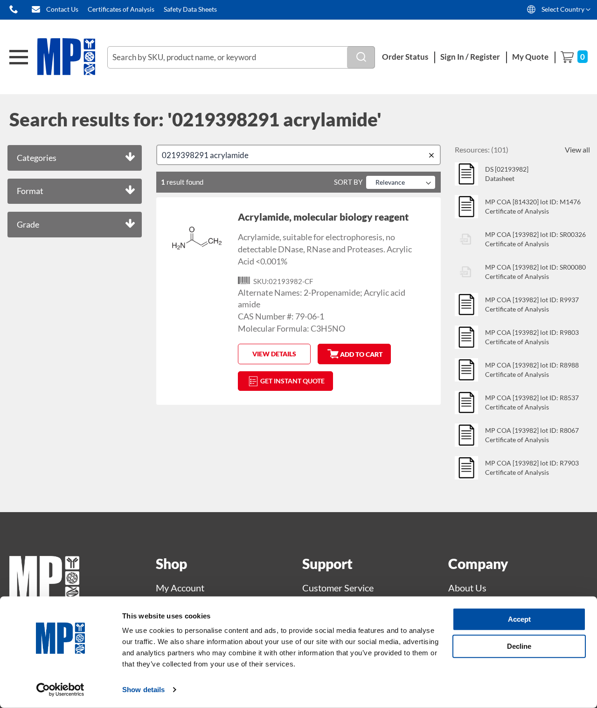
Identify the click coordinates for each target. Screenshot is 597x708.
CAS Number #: (266, 316)
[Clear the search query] (433, 155)
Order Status (405, 57)
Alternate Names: (270, 292)
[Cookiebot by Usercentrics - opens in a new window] (60, 690)
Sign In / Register (470, 57)
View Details (274, 354)
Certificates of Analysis (121, 9)
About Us (467, 587)
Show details (143, 690)
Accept (519, 619)
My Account (180, 587)
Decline (519, 646)
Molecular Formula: (273, 328)
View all (577, 149)
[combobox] (241, 57)
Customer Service (338, 587)
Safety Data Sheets (190, 9)
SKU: (261, 281)
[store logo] (72, 57)
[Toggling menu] (18, 57)
